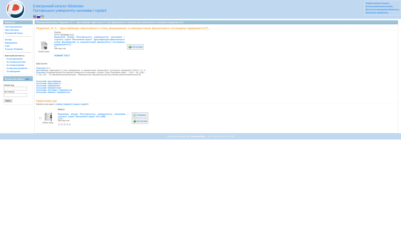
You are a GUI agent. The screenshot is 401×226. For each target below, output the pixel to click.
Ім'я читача (9, 92)
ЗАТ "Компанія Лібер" (196, 136)
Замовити (141, 115)
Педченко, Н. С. (67, 34)
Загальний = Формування (48, 86)
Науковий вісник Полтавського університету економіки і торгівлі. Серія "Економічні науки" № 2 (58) (93, 115)
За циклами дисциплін (16, 68)
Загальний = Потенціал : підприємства (54, 90)
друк (84, 104)
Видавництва (11, 43)
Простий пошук (12, 30)
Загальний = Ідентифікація (48, 81)
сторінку (59, 104)
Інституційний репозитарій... (379, 6)
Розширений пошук (14, 33)
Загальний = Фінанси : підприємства (53, 92)
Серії (7, 46)
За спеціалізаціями (15, 65)
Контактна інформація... (377, 13)
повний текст (62, 55)
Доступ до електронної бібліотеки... (382, 9)
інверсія (68, 104)
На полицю (137, 47)
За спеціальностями (15, 62)
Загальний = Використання (48, 88)
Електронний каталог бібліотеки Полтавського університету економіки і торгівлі (69, 8)
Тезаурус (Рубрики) (14, 49)
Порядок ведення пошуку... (377, 3)
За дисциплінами (14, 59)
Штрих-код (9, 85)
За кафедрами (13, 71)
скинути (76, 104)
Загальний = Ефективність (48, 83)
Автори (8, 40)
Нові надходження (13, 27)
